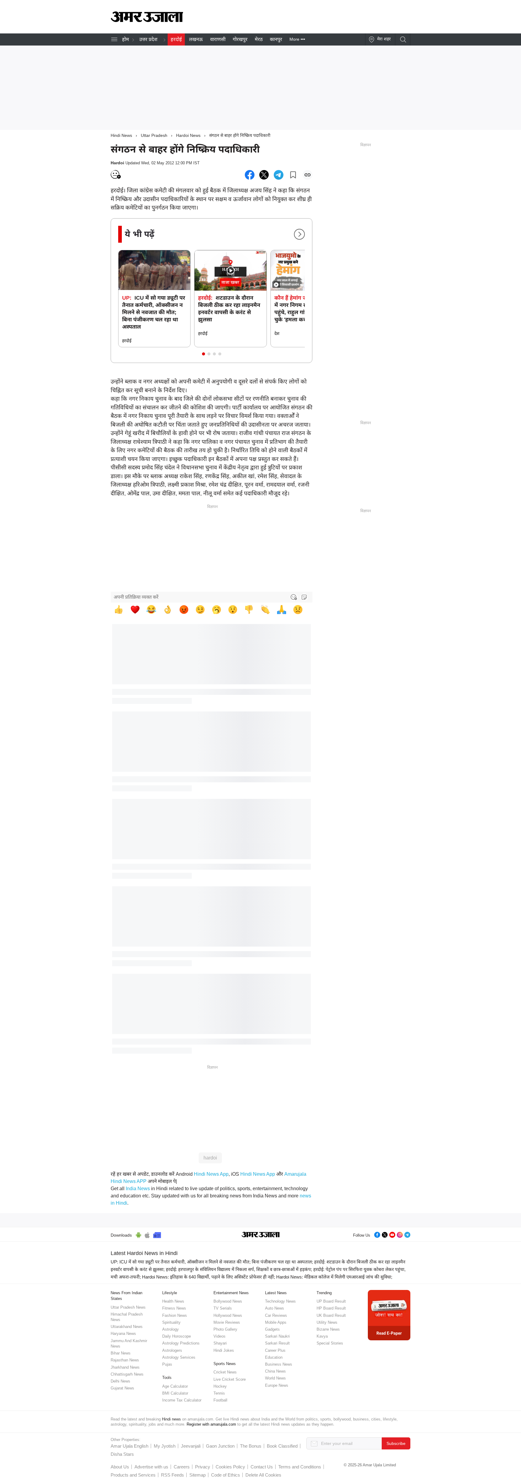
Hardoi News (188, 135)
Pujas (167, 1364)
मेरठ (259, 39)
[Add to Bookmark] (293, 175)
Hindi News (121, 135)
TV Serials (222, 1308)
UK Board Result (331, 1315)
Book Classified (282, 1446)
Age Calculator (175, 1386)
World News (275, 1378)
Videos (219, 1336)
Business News (278, 1364)
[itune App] (147, 1234)
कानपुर (276, 39)
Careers (182, 1467)
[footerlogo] (261, 1235)
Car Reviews (276, 1315)
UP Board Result (331, 1301)
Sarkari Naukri (277, 1336)
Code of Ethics (225, 1475)
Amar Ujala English (129, 1446)
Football (220, 1400)
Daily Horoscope (176, 1336)
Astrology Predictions (181, 1343)
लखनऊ (196, 39)
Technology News (280, 1301)
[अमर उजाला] (147, 20)
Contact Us (262, 1467)
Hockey (220, 1386)
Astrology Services (178, 1357)
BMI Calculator (175, 1393)
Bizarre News (328, 1329)
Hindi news (171, 1419)
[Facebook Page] (377, 1234)
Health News (173, 1301)
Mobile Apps (275, 1322)
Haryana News (123, 1333)
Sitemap (197, 1475)
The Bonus (250, 1446)
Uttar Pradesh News (128, 1307)
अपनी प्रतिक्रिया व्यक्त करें (136, 597)
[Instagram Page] (400, 1234)
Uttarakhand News (127, 1326)
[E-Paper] (389, 1315)
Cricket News (225, 1372)
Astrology (170, 1329)
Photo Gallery (225, 1329)
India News (138, 1188)
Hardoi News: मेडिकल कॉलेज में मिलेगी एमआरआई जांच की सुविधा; (334, 1276)
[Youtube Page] (392, 1234)
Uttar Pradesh (154, 135)
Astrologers (172, 1350)
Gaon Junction (220, 1446)
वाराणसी (218, 39)
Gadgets (272, 1329)
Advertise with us (151, 1467)
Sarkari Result (277, 1343)
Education (274, 1357)
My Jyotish (164, 1446)
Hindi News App (211, 1174)
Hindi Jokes (223, 1350)
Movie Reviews (226, 1322)
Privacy (202, 1467)
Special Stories (330, 1343)
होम (125, 39)
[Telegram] (407, 1234)
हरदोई (176, 39)
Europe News (276, 1385)
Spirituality (171, 1322)
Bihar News (121, 1353)
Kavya (322, 1336)
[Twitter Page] (385, 1234)
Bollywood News (227, 1301)
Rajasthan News (125, 1360)
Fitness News (174, 1308)
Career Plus (275, 1350)
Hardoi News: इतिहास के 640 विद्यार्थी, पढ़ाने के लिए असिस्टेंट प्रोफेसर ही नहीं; (208, 1276)
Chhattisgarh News (127, 1374)
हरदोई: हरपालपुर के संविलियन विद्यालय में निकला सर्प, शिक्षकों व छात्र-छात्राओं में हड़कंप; (239, 1269)
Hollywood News (227, 1315)
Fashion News (174, 1315)
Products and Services (133, 1475)
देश (276, 333)
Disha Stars (122, 1454)
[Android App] (138, 1234)
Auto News (274, 1308)
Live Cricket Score (229, 1379)
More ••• (297, 39)
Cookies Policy (230, 1467)
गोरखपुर (240, 39)
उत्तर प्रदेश (148, 39)
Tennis (219, 1393)
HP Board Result (331, 1308)
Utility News (327, 1322)
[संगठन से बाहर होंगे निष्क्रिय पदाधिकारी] (249, 175)
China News (275, 1371)
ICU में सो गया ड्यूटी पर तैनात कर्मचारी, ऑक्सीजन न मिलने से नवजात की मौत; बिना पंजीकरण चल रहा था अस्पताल (153, 312)
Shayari (220, 1343)
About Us (120, 1467)
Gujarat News (122, 1388)
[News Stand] (157, 1234)
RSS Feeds (172, 1475)
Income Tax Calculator (181, 1400)
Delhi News (120, 1381)
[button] (203, 353)
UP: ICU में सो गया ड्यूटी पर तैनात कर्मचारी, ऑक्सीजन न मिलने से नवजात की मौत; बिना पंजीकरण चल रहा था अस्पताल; (212, 1261)
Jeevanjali (191, 1446)
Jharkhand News (125, 1367)
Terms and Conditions (299, 1467)
